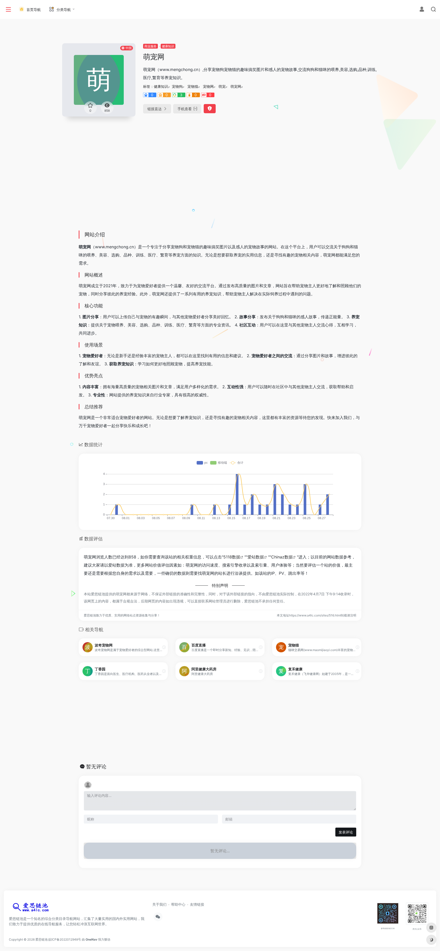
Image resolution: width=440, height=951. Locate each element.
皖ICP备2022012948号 (64, 939)
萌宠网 (235, 86)
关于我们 (159, 904)
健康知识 (168, 46)
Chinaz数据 (282, 556)
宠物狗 (177, 86)
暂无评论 (96, 766)
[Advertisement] (220, 188)
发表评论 (346, 832)
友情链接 (197, 904)
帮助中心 (178, 904)
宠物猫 (192, 86)
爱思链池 (41, 939)
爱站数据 (256, 556)
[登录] (421, 10)
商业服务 (150, 46)
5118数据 (231, 556)
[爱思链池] (32, 908)
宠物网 (208, 86)
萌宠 (222, 86)
